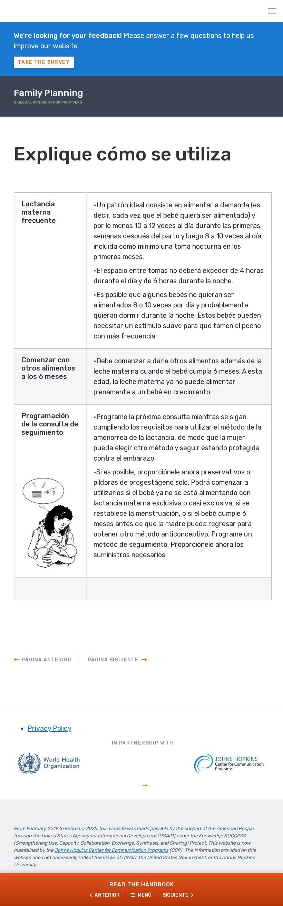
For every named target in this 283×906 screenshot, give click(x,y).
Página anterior (46, 660)
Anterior (107, 895)
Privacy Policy (49, 728)
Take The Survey (44, 62)
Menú (272, 11)
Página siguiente (113, 660)
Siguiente (175, 895)
